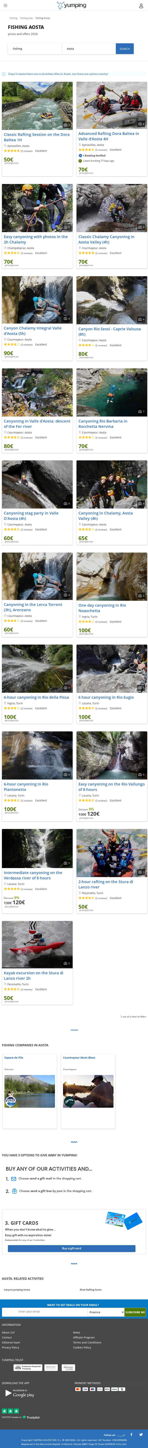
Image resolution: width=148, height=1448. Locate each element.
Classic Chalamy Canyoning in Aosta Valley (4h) (106, 239)
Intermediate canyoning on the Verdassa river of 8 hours (33, 875)
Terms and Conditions (87, 1342)
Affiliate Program (84, 1337)
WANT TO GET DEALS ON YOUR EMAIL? (73, 1305)
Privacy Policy (10, 1347)
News (76, 1332)
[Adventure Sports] (71, 5)
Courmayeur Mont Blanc (79, 1057)
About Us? (8, 1332)
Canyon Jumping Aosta (17, 1289)
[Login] (141, 5)
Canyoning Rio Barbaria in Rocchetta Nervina (102, 423)
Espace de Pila (13, 1057)
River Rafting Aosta (90, 1289)
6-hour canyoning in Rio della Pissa (36, 697)
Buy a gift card (71, 1248)
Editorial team (11, 1342)
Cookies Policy (82, 1347)
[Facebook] (131, 1436)
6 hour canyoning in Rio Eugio (106, 697)
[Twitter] (141, 1436)
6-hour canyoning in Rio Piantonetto (26, 786)
